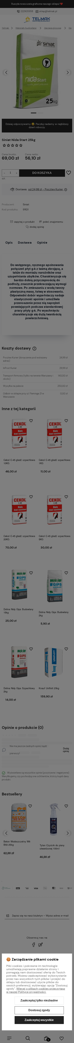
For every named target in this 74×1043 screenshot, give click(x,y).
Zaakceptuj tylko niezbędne (39, 1000)
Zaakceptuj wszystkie (39, 1019)
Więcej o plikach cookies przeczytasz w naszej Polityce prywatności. (35, 990)
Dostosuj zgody (39, 1010)
